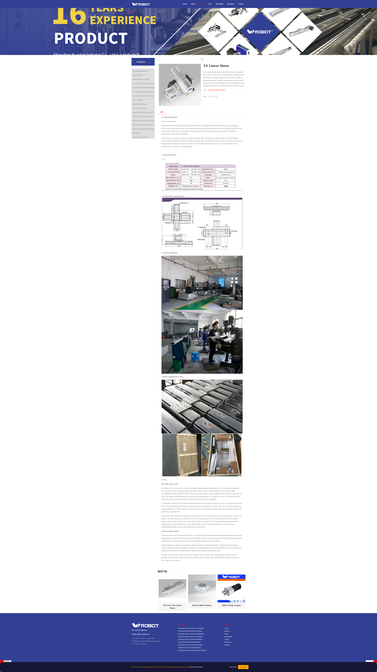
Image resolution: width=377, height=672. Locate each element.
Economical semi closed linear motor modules (192, 650)
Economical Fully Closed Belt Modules (190, 645)
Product (226, 631)
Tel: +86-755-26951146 (139, 630)
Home (171, 36)
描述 (162, 112)
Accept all (243, 667)
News (226, 634)
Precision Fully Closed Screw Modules (190, 636)
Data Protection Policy (196, 667)
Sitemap (226, 645)
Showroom (227, 642)
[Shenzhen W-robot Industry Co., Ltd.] (141, 4)
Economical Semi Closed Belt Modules (190, 639)
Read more (233, 667)
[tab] (162, 112)
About (226, 628)
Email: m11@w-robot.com (140, 634)
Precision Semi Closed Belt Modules (189, 642)
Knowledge (228, 636)
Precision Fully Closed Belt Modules (189, 647)
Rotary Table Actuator (202, 605)
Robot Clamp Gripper (231, 605)
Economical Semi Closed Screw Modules (191, 628)
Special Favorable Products (185, 36)
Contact (226, 639)
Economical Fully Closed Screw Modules (191, 634)
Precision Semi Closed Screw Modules (190, 631)
